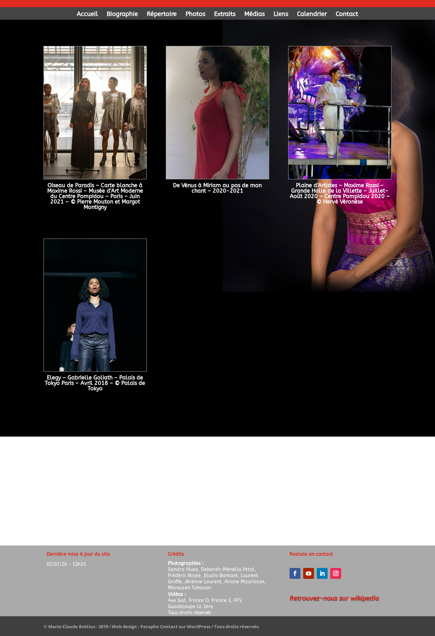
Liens (281, 15)
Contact (347, 15)
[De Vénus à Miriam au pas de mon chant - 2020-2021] (217, 177)
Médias (254, 15)
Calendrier (312, 15)
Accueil (87, 15)
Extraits (225, 15)
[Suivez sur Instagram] (335, 573)
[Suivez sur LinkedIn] (322, 573)
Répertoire (162, 15)
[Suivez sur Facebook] (295, 573)
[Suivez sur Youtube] (308, 573)
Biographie (122, 15)
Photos (195, 15)
